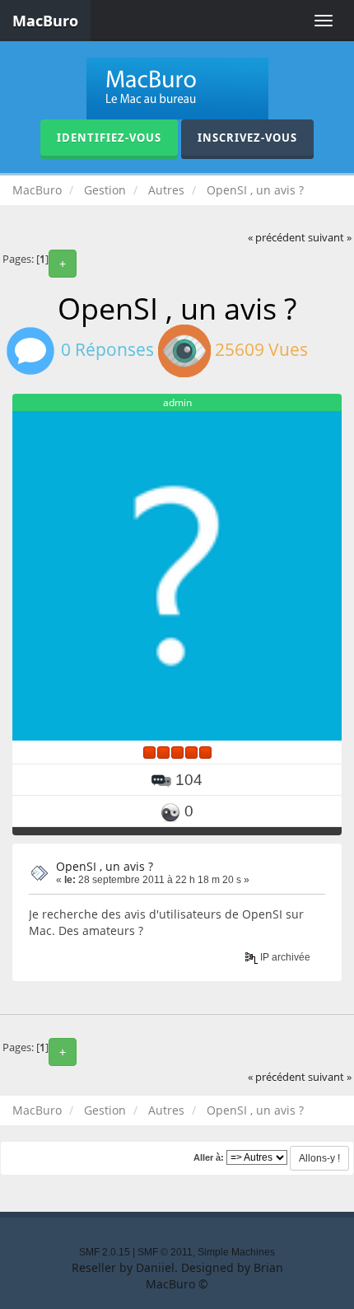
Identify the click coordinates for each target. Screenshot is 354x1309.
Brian (268, 1267)
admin (177, 402)
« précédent (276, 238)
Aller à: (208, 1157)
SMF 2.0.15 (104, 1252)
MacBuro (45, 20)
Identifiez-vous (109, 137)
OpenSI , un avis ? (104, 866)
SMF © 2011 (165, 1252)
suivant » (330, 238)
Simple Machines (236, 1252)
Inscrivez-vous (247, 137)
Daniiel (155, 1267)
